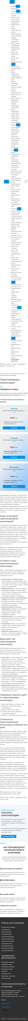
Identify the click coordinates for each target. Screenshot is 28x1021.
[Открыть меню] (6, 182)
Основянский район (6, 943)
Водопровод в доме (6, 964)
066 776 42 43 (5, 1003)
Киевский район (5, 929)
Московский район (6, 932)
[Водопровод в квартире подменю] (18, 11)
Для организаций (6, 978)
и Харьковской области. (7, 950)
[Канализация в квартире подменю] (18, 124)
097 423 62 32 (5, 1007)
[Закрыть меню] (12, 2)
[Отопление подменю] (19, 208)
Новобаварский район (7, 946)
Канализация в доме (6, 969)
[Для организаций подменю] (13, 338)
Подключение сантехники (8, 976)
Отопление (4, 971)
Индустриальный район (7, 941)
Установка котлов (6, 973)
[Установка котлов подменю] (13, 282)
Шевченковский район (7, 948)
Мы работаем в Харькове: (8, 927)
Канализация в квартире (17, 373)
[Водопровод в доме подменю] (13, 64)
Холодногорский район (7, 936)
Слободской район (6, 934)
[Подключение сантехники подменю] (19, 307)
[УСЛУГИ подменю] (18, 6)
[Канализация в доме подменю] (16, 150)
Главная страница (5, 373)
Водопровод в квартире (7, 962)
